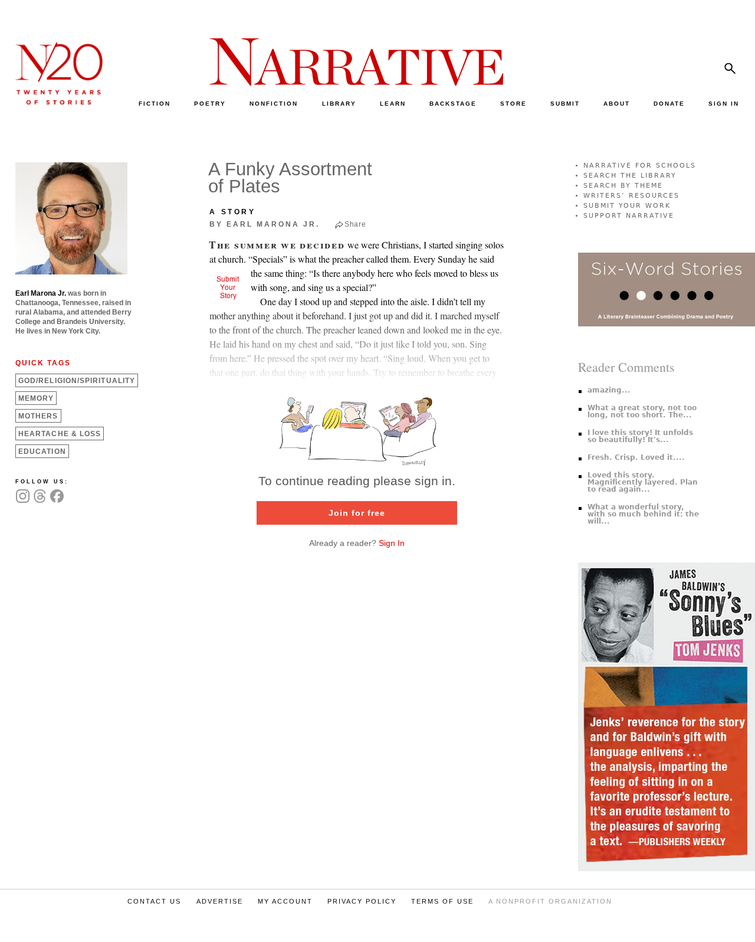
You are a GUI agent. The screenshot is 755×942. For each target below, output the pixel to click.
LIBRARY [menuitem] (339, 103)
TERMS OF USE (442, 901)
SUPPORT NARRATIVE (628, 216)
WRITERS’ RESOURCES (631, 195)
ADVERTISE (219, 901)
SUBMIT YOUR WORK (627, 206)
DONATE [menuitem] (669, 103)
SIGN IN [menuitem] (723, 103)
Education (42, 451)
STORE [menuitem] (513, 103)
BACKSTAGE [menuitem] (453, 103)
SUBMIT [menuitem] (565, 103)
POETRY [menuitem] (210, 103)
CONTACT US (154, 901)
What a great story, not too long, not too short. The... (642, 411)
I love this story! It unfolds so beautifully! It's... (640, 436)
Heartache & (59, 434)
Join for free (357, 513)
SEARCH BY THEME (623, 185)
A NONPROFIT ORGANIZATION (550, 901)
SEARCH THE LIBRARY (630, 175)
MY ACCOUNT (285, 901)
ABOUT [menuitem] (616, 103)
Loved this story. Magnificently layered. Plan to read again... (642, 482)
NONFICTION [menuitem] (274, 103)
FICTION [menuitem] (154, 103)
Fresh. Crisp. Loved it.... (636, 457)
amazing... (609, 390)
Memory (36, 398)
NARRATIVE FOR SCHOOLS (639, 165)
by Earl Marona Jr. (264, 224)
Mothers (38, 416)
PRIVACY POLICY (361, 901)
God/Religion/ (76, 381)
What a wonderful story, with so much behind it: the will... (643, 514)
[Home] (53, 102)
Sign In (392, 543)
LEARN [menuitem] (393, 103)
